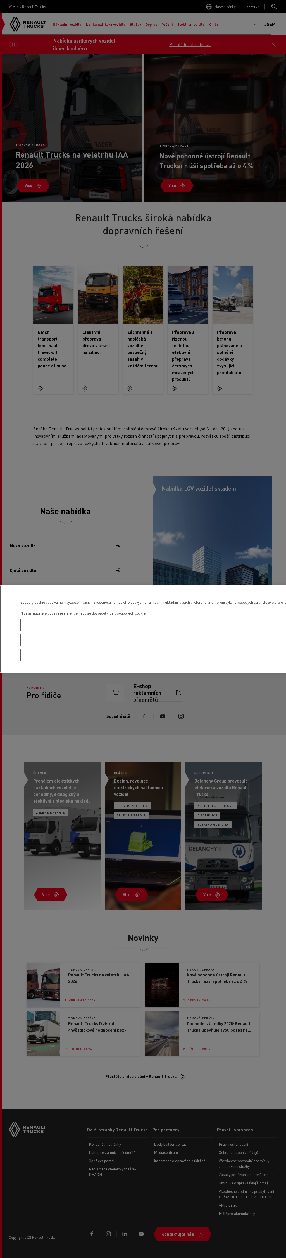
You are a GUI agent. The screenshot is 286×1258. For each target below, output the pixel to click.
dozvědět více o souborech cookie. (119, 613)
